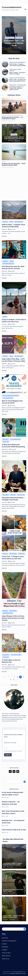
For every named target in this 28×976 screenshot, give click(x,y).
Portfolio (4, 950)
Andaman (4, 115)
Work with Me (6, 956)
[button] (14, 51)
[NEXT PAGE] (17, 679)
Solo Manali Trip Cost (8, 263)
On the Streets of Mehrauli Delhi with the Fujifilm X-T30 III (12, 794)
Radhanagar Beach (18, 115)
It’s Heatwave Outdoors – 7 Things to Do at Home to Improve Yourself (16, 88)
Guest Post (5, 439)
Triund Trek (21, 553)
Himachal (11, 62)
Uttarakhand (19, 37)
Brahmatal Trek (10, 37)
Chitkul (11, 69)
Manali (11, 261)
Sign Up (8, 754)
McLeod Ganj (21, 494)
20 (23, 676)
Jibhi (16, 77)
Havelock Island (9, 115)
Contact (4, 944)
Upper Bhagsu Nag (7, 613)
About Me (5, 938)
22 (13, 679)
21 (10, 679)
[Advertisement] (14, 183)
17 (14, 676)
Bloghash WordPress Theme (18, 973)
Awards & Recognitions (9, 941)
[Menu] (25, 9)
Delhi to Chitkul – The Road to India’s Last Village (17, 73)
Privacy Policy (6, 953)
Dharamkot (5, 494)
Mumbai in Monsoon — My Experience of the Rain (11, 803)
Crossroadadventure (11, 7)
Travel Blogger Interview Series (10, 395)
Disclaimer (5, 947)
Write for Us (5, 959)
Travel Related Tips (8, 398)
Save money (6, 654)
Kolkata (5, 316)
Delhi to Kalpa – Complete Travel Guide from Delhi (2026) (17, 64)
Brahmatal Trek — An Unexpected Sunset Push (14, 43)
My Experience (21, 62)
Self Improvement (21, 85)
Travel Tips (5, 441)
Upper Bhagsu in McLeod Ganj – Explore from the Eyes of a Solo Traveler (13, 618)
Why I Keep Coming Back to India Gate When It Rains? (13, 812)
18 (17, 676)
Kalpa (16, 62)
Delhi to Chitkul (17, 69)
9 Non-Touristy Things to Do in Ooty (14, 830)
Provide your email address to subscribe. (13, 751)
